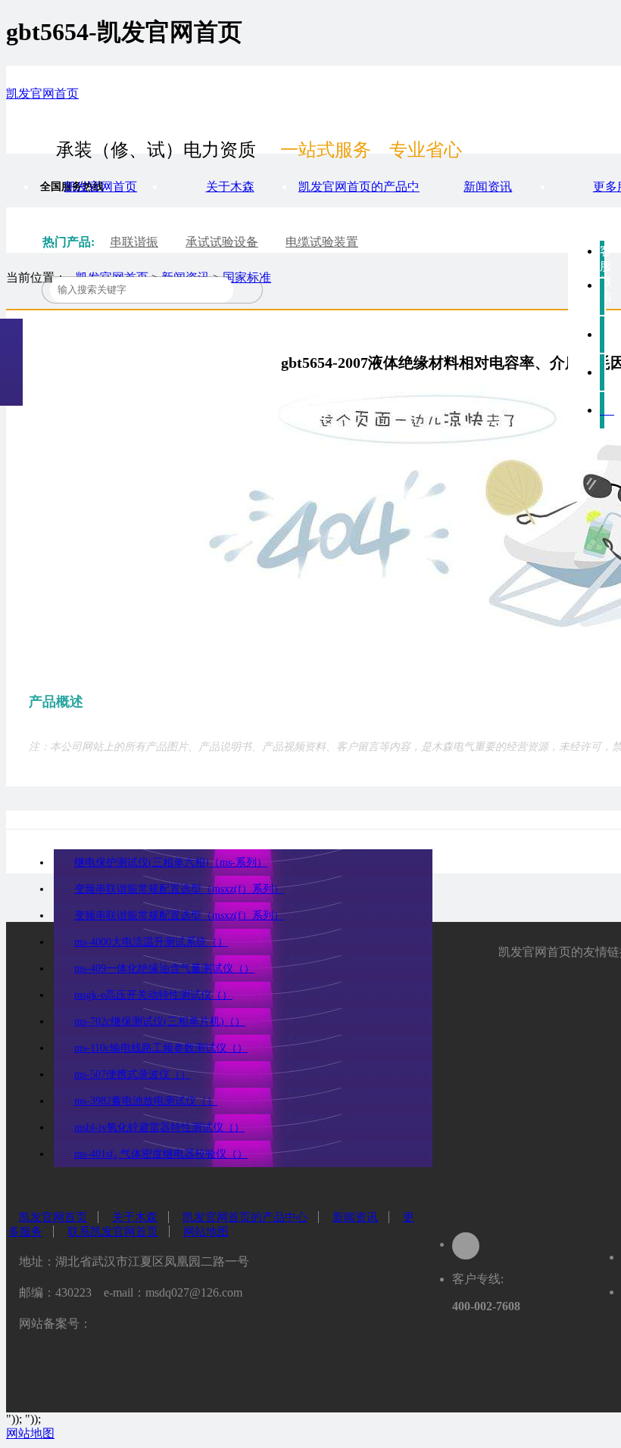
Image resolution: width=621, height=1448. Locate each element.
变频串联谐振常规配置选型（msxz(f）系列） (179, 889)
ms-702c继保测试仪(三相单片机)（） (159, 1021)
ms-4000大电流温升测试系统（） (151, 942)
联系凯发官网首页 (112, 1231)
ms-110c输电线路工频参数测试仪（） (161, 1048)
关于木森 (230, 186)
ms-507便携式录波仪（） (132, 1074)
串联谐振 (134, 241)
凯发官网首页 (42, 93)
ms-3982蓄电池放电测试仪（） (145, 1101)
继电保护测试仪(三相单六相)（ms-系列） (170, 862)
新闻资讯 (487, 186)
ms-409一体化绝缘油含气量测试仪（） (164, 968)
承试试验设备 (222, 241)
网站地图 (206, 1231)
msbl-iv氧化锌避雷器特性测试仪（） (159, 1127)
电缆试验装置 (322, 241)
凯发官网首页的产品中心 (245, 1217)
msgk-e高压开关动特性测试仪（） (153, 995)
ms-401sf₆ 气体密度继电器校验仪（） (161, 1154)
